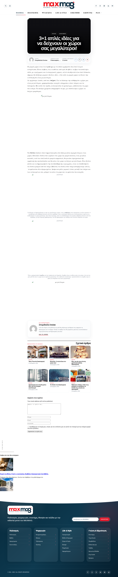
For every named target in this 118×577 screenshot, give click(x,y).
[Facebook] (96, 5)
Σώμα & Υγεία (66, 541)
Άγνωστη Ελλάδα (94, 551)
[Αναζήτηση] (5, 5)
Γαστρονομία (66, 534)
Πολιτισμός (13, 534)
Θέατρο (38, 538)
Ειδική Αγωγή (93, 544)
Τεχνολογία (92, 538)
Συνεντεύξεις (13, 544)
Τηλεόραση (39, 541)
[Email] (112, 5)
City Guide (92, 554)
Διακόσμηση (62, 33)
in (83, 59)
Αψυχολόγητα (66, 551)
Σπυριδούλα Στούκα (47, 325)
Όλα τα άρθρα (43, 334)
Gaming (38, 544)
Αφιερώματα (13, 541)
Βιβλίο (11, 538)
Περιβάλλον (92, 541)
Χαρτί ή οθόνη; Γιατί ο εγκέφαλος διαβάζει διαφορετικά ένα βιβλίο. (24, 474)
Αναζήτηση (104, 519)
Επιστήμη (92, 534)
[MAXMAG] (59, 5)
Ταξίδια (91, 548)
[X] (100, 5)
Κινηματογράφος (41, 534)
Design (54, 33)
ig (100, 572)
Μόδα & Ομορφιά (67, 538)
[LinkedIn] (108, 5)
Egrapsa (91, 558)
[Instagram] (104, 5)
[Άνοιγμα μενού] (10, 6)
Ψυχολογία (65, 548)
